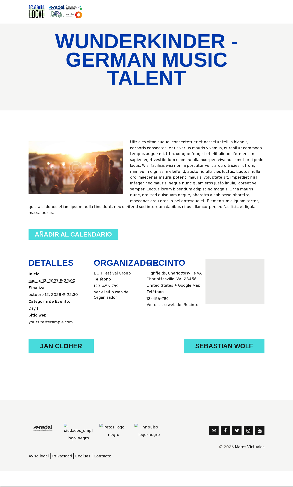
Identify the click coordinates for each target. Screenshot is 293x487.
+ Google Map (187, 285)
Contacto (102, 456)
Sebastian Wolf (224, 346)
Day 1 (33, 308)
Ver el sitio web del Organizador (112, 295)
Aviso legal (39, 456)
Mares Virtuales (249, 447)
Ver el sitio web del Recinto (172, 305)
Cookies (82, 456)
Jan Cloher (61, 346)
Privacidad (62, 456)
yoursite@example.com (51, 322)
